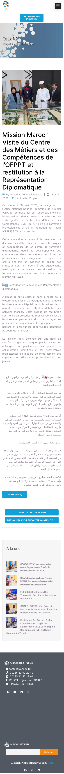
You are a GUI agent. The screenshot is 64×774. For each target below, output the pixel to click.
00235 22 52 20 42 (21, 672)
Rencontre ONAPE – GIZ (32, 512)
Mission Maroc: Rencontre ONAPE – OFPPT (32, 520)
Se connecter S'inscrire (32, 17)
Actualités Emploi (24, 43)
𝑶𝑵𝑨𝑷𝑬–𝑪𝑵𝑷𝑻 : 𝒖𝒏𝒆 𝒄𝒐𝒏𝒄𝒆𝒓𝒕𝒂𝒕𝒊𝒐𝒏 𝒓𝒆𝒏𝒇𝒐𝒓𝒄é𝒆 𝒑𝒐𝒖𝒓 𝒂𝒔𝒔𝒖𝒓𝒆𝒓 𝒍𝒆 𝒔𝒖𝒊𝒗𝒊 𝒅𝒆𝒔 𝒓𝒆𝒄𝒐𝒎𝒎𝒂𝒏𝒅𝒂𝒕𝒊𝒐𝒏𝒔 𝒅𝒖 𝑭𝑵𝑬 (35, 567)
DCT (51, 763)
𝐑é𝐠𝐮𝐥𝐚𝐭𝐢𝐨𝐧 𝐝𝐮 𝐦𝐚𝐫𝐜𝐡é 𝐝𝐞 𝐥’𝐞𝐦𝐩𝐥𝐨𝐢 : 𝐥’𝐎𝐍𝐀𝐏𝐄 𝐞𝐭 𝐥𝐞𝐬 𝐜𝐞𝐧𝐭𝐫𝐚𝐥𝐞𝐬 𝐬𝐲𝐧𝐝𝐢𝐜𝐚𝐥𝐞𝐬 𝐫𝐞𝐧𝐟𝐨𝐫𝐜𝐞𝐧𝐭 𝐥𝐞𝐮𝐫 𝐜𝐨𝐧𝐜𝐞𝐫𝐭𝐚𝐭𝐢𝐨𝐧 (36, 581)
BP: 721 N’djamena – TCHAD (25, 680)
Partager (13, 494)
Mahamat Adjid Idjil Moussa (26, 194)
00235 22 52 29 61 (21, 676)
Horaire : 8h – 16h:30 (22, 683)
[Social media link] (25, 770)
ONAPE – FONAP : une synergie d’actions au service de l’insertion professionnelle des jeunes (38, 609)
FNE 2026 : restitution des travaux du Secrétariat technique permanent (38, 595)
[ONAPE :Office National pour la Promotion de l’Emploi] (6, 6)
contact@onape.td (20, 668)
